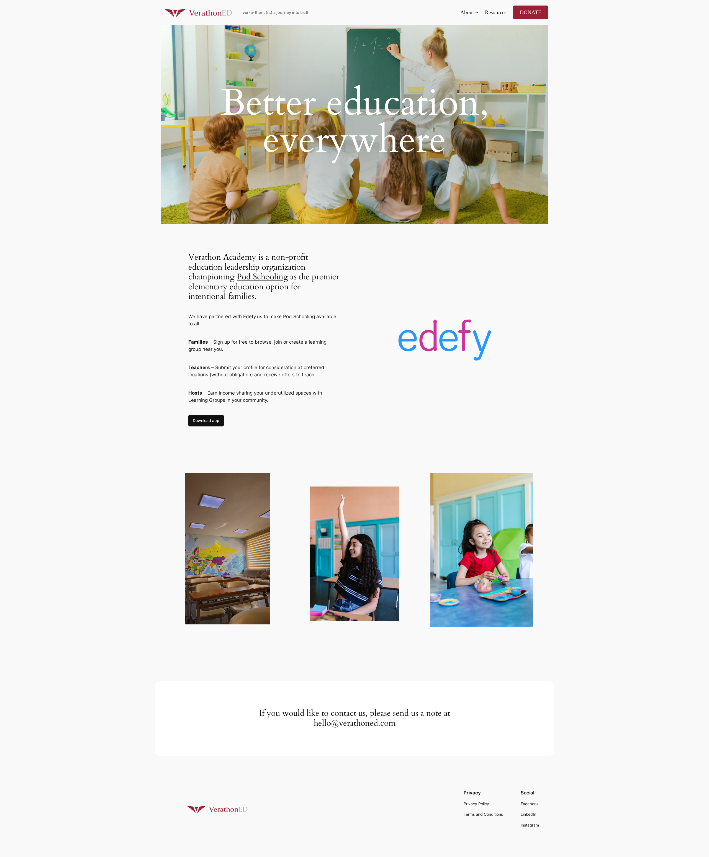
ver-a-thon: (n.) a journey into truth (276, 12)
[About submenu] (476, 12)
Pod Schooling (262, 276)
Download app (206, 420)
